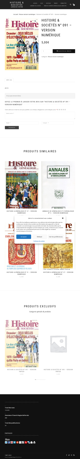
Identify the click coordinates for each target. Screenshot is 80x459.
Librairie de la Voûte (35, 5)
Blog (41, 3)
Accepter (24, 237)
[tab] (9, 80)
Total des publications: (12, 423)
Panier (55, 3)
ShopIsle (7, 457)
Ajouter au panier (64, 51)
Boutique (48, 3)
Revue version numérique (27, 14)
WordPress (19, 457)
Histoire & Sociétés (17, 3)
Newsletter (63, 3)
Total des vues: (10, 408)
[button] (63, 218)
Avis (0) (9, 80)
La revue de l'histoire (17, 7)
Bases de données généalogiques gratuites (55, 5)
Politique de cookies (39, 241)
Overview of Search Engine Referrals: (17, 415)
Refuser (39, 237)
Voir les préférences (56, 237)
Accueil (35, 3)
